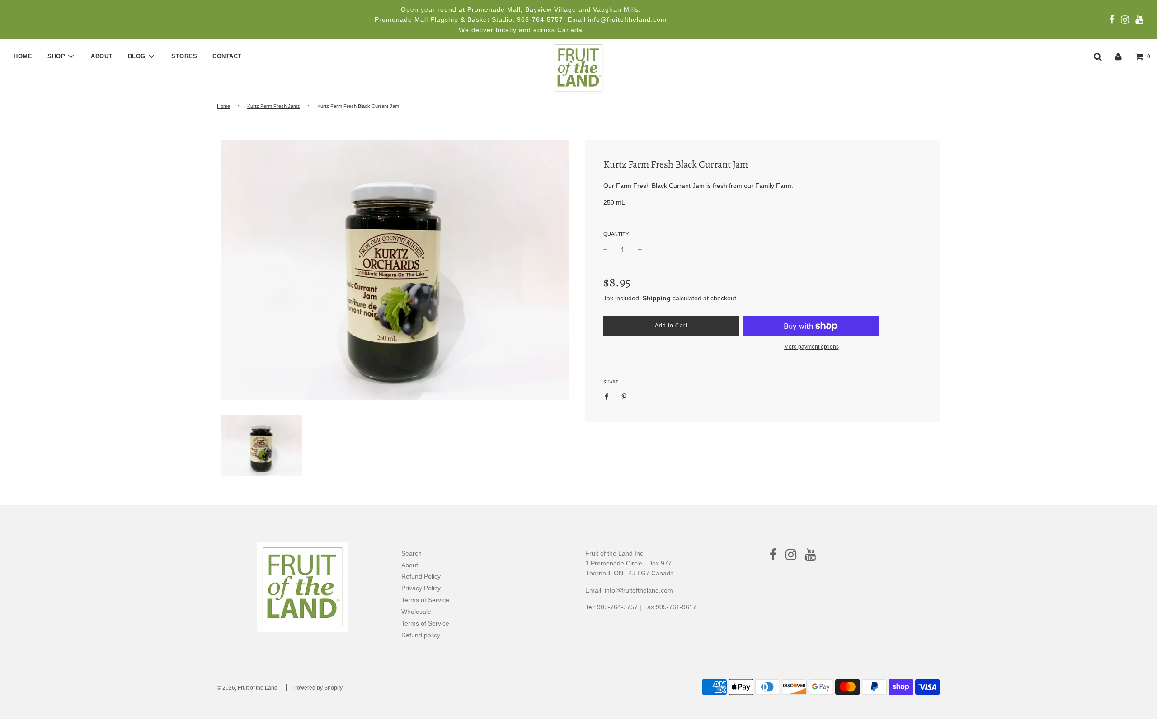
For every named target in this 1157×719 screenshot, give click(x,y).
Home (23, 56)
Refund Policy (421, 576)
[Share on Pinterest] (624, 396)
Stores (184, 56)
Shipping (657, 298)
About (102, 56)
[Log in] (1118, 56)
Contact (227, 56)
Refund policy (420, 635)
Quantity (616, 234)
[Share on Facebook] (609, 396)
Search (411, 553)
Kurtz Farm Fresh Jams (273, 106)
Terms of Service (425, 599)
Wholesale (416, 611)
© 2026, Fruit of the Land (247, 688)
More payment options (811, 347)
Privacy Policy (421, 588)
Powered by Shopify (318, 688)
